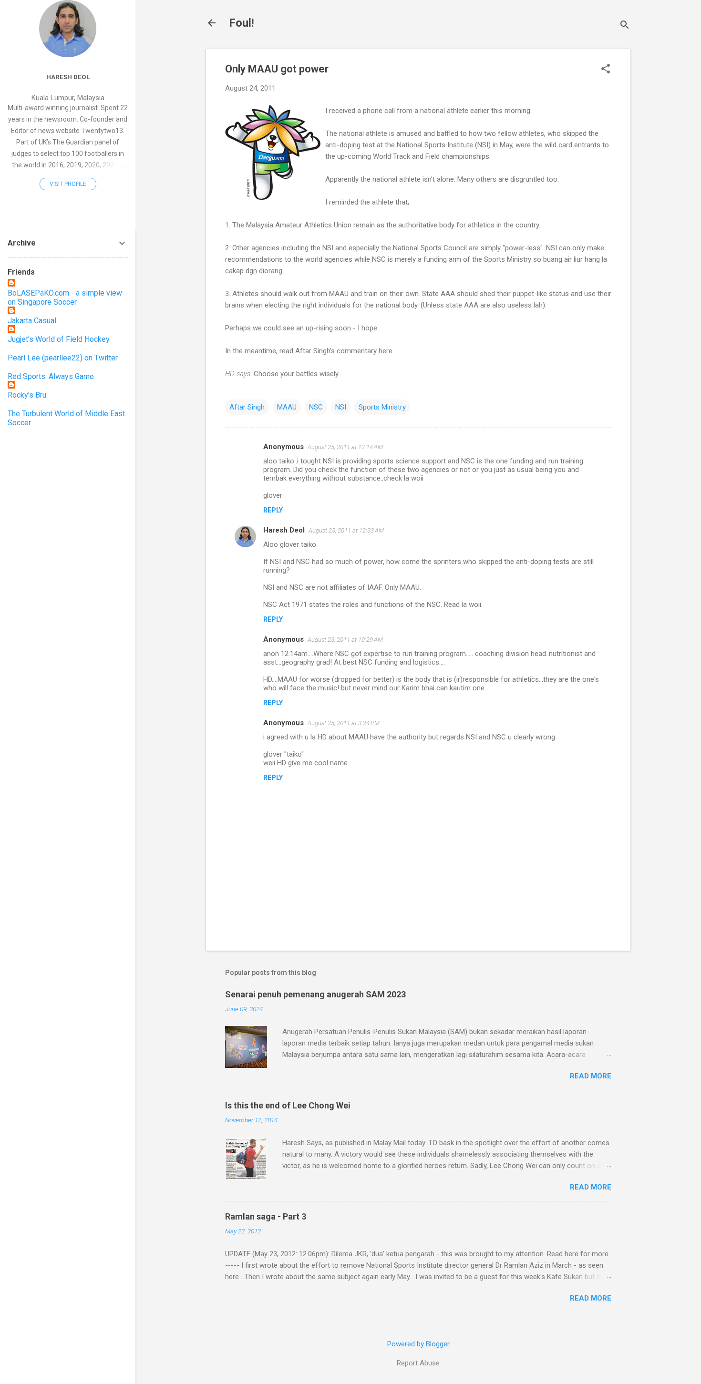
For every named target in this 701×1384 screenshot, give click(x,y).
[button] (605, 69)
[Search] (624, 26)
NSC (316, 407)
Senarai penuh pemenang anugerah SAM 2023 (315, 994)
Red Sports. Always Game (51, 376)
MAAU (287, 407)
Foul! (241, 23)
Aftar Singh (247, 407)
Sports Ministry (382, 407)
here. (385, 351)
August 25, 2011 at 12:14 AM (345, 447)
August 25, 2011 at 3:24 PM (344, 723)
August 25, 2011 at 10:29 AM (345, 639)
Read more (590, 1076)
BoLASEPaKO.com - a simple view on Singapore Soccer (65, 297)
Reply (273, 510)
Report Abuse (418, 1363)
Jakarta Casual (32, 320)
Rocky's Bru (27, 395)
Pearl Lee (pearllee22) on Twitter (63, 357)
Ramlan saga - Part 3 (265, 1216)
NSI (340, 407)
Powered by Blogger (418, 1344)
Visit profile (68, 184)
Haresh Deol (284, 530)
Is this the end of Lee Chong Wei (287, 1105)
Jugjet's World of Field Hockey (59, 339)
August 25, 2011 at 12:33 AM (346, 530)
